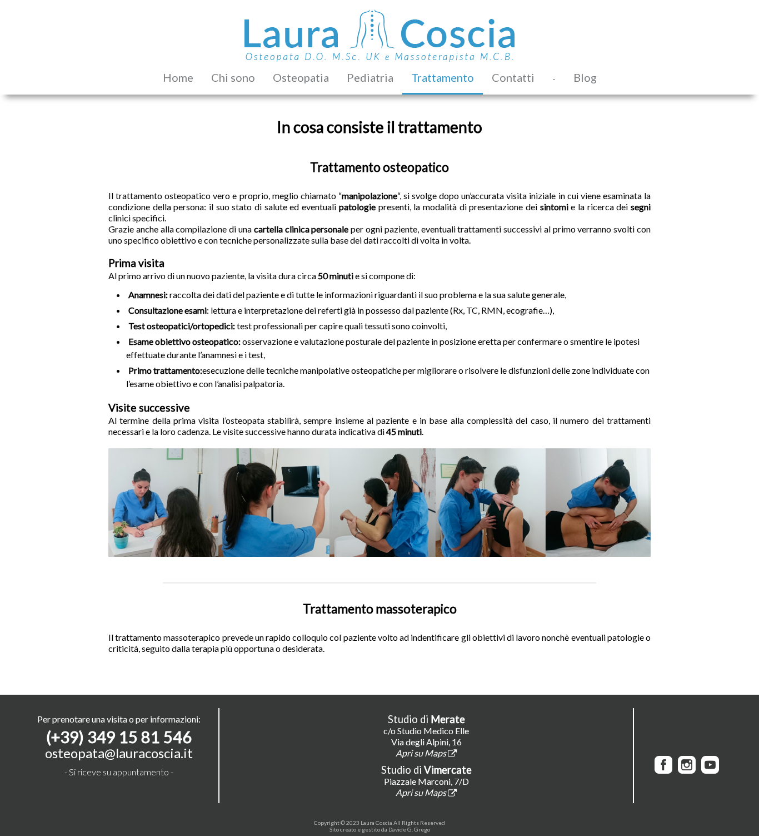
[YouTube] (710, 770)
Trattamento (442, 77)
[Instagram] (687, 770)
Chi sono (233, 77)
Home (178, 77)
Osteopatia (301, 77)
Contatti (513, 77)
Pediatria (370, 77)
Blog (585, 77)
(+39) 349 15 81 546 (119, 737)
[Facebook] (663, 770)
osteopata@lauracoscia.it (119, 753)
